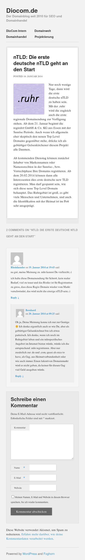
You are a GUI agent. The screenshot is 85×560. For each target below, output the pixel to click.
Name (19, 467)
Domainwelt (42, 31)
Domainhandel (16, 37)
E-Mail (19, 477)
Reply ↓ (15, 297)
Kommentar (20, 427)
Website (18, 487)
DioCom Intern (16, 31)
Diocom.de (22, 10)
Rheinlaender (18, 267)
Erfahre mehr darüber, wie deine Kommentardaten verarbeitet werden (34, 536)
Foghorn (49, 554)
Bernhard (31, 310)
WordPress (29, 554)
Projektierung (44, 37)
